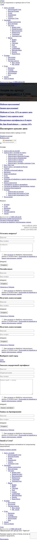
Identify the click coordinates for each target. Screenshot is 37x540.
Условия (6, 55)
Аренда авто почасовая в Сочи (18, 195)
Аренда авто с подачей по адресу (15, 152)
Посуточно (11, 57)
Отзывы (10, 69)
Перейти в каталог (6, 136)
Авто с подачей (9, 8)
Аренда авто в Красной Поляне (18, 156)
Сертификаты (12, 71)
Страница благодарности (12, 188)
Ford (13, 45)
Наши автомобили (10, 174)
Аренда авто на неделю (16, 191)
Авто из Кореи (9, 78)
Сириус (10, 16)
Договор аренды (13, 61)
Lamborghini (16, 48)
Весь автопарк (13, 23)
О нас (6, 66)
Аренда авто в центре (15, 161)
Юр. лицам (15, 64)
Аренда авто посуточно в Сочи (18, 193)
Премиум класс (17, 29)
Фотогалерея (12, 73)
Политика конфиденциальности (11, 218)
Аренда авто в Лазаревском (17, 158)
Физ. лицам (16, 62)
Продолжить (4, 539)
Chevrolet (15, 43)
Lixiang (14, 46)
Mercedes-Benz (17, 50)
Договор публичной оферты (13, 170)
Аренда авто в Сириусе (16, 160)
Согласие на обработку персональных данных (19, 186)
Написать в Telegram (7, 287)
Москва (2, 361)
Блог (9, 75)
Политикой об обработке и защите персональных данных (19, 257)
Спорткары (15, 34)
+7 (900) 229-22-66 (18, 82)
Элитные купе (17, 36)
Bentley (14, 39)
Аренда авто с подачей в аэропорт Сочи (21, 163)
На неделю (11, 59)
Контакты (11, 68)
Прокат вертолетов (14, 22)
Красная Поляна (13, 11)
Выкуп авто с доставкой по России (16, 167)
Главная (6, 168)
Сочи (2, 4)
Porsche (14, 52)
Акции (6, 77)
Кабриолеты (16, 32)
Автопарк (7, 20)
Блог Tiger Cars (9, 165)
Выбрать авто (4, 138)
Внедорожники (17, 31)
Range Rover (16, 54)
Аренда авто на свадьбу (12, 151)
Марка (10, 38)
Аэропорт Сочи (13, 18)
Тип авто (11, 25)
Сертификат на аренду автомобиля (15, 184)
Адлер (10, 13)
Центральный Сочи (14, 9)
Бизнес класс (16, 27)
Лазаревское (12, 15)
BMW (14, 41)
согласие (10, 254)
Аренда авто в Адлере (15, 154)
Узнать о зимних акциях (8, 449)
